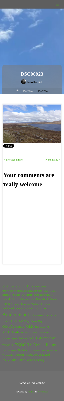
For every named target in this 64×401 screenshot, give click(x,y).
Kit (32, 315)
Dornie (53, 299)
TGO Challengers (9, 350)
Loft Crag (24, 321)
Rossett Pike (44, 333)
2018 (12, 287)
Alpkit (26, 286)
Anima (30, 391)
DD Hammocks (25, 299)
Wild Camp (17, 360)
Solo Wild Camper (9, 339)
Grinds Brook (41, 308)
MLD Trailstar (12, 332)
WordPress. (42, 391)
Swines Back (26, 338)
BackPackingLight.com (29, 290)
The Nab (22, 350)
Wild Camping (35, 360)
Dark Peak (8, 299)
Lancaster (39, 315)
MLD (30, 326)
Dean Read (42, 299)
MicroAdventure (13, 326)
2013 (5, 286)
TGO (39, 338)
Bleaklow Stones (11, 294)
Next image (52, 159)
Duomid (7, 304)
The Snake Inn (8, 355)
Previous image (14, 159)
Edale (17, 304)
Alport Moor (9, 290)
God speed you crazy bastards (18, 308)
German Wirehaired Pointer (35, 304)
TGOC (20, 345)
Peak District (31, 332)
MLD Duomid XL (42, 327)
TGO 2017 (50, 338)
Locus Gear (9, 321)
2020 (18, 286)
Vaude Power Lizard (38, 354)
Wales (5, 360)
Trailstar (20, 354)
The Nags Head (34, 350)
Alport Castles (39, 286)
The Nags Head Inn (49, 350)
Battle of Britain (50, 291)
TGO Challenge (42, 344)
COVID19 (27, 294)
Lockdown (50, 315)
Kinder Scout (15, 314)
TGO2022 (7, 345)
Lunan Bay (36, 321)
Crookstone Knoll (43, 294)
